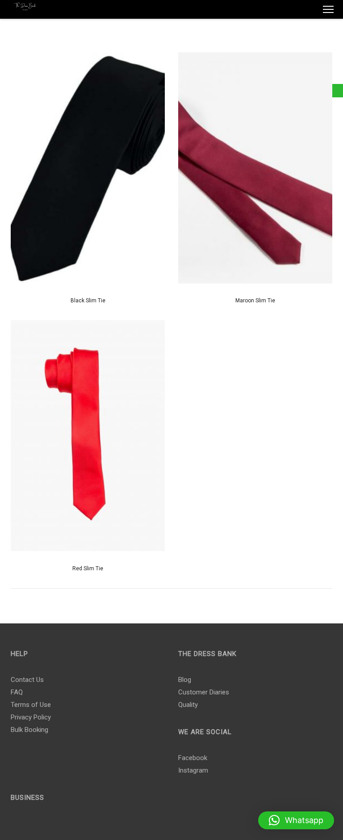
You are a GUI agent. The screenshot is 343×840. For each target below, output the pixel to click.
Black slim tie (88, 300)
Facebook (192, 758)
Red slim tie (87, 568)
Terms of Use (31, 705)
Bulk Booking (29, 730)
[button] (296, 820)
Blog (184, 680)
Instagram (193, 770)
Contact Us (27, 680)
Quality (188, 705)
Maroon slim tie (255, 300)
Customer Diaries (203, 692)
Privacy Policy (31, 717)
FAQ (17, 692)
